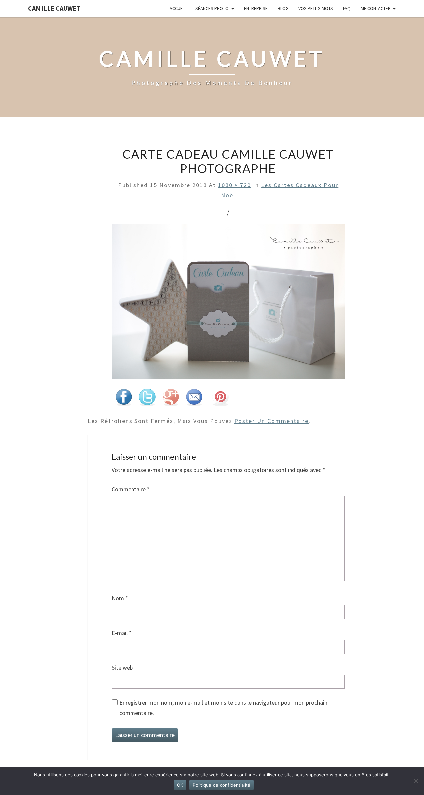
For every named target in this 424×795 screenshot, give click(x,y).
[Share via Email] (194, 400)
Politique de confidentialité (221, 785)
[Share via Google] (170, 400)
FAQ (347, 8)
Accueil (178, 8)
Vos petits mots (315, 8)
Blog (283, 8)
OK (180, 785)
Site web (122, 667)
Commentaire (131, 489)
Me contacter (376, 8)
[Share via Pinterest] (220, 400)
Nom (120, 598)
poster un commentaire (271, 421)
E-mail (122, 633)
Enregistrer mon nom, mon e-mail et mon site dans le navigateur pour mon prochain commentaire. (223, 707)
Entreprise (256, 8)
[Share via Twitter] (147, 400)
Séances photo (212, 8)
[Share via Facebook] (123, 400)
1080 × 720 (234, 185)
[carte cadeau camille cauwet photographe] (228, 304)
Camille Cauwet (54, 8)
